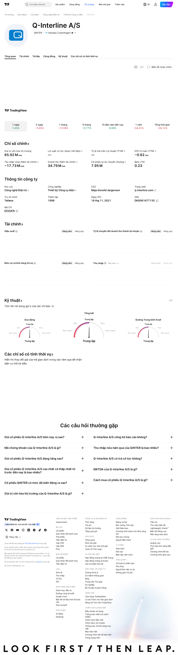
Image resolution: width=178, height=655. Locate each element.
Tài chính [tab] (24, 56)
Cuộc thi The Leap (93, 549)
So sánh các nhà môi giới (96, 546)
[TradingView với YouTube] (17, 530)
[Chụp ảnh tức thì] (136, 67)
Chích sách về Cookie (95, 623)
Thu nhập (60, 575)
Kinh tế (59, 572)
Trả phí (88, 525)
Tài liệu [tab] (36, 56)
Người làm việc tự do (125, 569)
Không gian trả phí (124, 572)
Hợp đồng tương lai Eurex (96, 561)
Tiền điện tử (61, 540)
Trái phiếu (60, 537)
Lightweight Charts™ (159, 528)
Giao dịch (120, 548)
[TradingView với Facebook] (12, 530)
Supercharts (61, 522)
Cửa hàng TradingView (95, 596)
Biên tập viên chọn (124, 554)
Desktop (60, 617)
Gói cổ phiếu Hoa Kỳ (94, 564)
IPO (57, 581)
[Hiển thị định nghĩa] (33, 151)
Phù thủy (120, 566)
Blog (87, 578)
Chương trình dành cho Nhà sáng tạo (131, 532)
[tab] (67, 231)
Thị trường (89, 4)
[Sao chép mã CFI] (17, 211)
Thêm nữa (119, 4)
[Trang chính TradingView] (6, 4)
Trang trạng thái (92, 637)
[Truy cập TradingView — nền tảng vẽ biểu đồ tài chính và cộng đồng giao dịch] (15, 110)
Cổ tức (59, 578)
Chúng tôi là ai (91, 572)
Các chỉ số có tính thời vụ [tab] (84, 56)
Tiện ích (153, 522)
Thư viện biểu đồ (157, 525)
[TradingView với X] (6, 530)
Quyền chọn (61, 596)
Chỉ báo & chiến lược (125, 563)
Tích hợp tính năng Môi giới (160, 547)
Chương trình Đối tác (159, 551)
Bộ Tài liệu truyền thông (96, 588)
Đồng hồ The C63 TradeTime (98, 602)
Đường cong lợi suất (65, 593)
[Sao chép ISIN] (157, 200)
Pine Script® (61, 605)
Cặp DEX (60, 546)
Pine (58, 549)
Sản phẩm (60, 4)
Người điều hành (123, 540)
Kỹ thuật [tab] (63, 56)
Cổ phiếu (60, 530)
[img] (72, 32)
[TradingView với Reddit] (45, 530)
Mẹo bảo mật (91, 631)
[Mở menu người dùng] (155, 4)
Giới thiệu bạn (122, 528)
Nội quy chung (122, 537)
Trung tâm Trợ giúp (93, 581)
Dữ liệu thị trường (93, 528)
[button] (67, 4)
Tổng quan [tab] (10, 56)
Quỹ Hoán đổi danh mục (67, 534)
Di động (59, 614)
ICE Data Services (32, 543)
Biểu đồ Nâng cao (158, 531)
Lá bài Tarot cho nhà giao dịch (99, 599)
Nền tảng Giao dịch (159, 534)
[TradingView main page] (15, 519)
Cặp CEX (60, 543)
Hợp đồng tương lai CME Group (99, 558)
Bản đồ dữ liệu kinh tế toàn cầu (68, 600)
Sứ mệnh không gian (94, 575)
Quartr (39, 562)
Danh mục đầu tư (64, 590)
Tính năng (89, 522)
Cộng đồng (74, 4)
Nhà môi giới (105, 4)
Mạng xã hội (121, 522)
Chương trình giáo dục (160, 554)
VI (148, 4)
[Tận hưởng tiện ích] (141, 67)
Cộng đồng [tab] (49, 56)
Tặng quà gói (91, 531)
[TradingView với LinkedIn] (29, 530)
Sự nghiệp (89, 585)
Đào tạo (119, 551)
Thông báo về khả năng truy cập (98, 627)
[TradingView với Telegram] (34, 530)
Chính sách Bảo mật (94, 620)
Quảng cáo (155, 543)
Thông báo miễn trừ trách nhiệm (96, 615)
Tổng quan (90, 540)
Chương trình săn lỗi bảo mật (98, 634)
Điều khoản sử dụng (94, 611)
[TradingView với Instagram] (23, 530)
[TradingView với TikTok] (40, 530)
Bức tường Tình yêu (125, 525)
